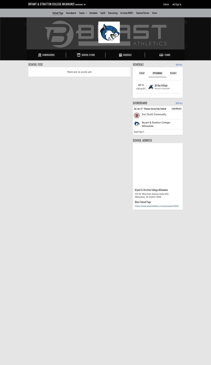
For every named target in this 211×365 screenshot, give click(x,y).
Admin (166, 4)
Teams (82, 13)
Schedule (93, 13)
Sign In (178, 4)
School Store (88, 55)
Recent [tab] (173, 73)
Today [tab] (142, 73)
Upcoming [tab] (157, 73)
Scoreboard (71, 13)
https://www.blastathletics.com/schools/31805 (157, 206)
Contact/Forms (142, 13)
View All (179, 65)
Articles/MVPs (126, 13)
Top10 (102, 13)
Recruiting (113, 13)
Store (154, 13)
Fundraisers (48, 55)
